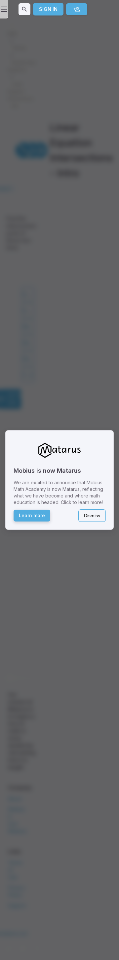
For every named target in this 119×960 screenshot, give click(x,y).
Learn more (32, 515)
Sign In (48, 9)
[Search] (24, 9)
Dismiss (92, 515)
